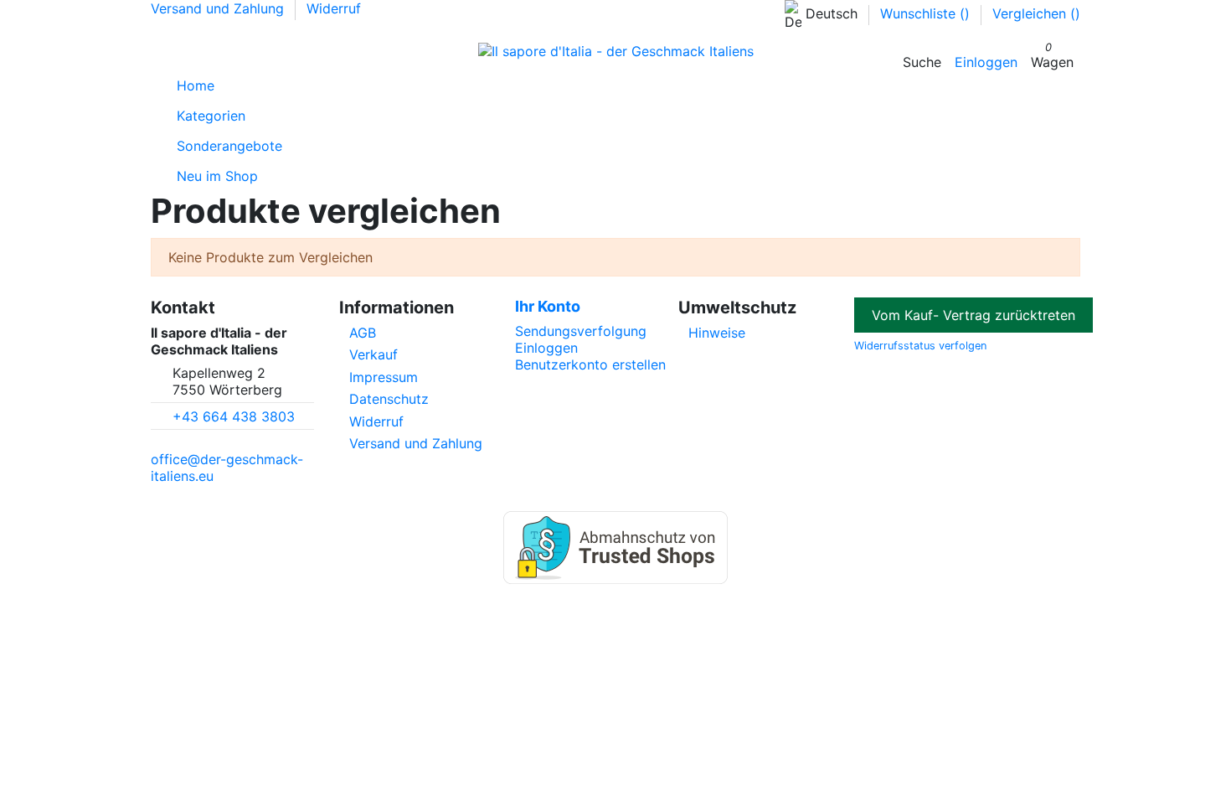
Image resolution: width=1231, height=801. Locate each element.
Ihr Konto (547, 306)
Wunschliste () (927, 13)
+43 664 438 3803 (234, 416)
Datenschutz (389, 398)
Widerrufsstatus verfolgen (920, 345)
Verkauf (373, 354)
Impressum (383, 377)
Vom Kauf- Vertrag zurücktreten (973, 315)
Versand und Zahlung (219, 8)
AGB (362, 332)
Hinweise (716, 332)
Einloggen (546, 347)
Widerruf (333, 8)
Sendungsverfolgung (580, 331)
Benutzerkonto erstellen (590, 364)
